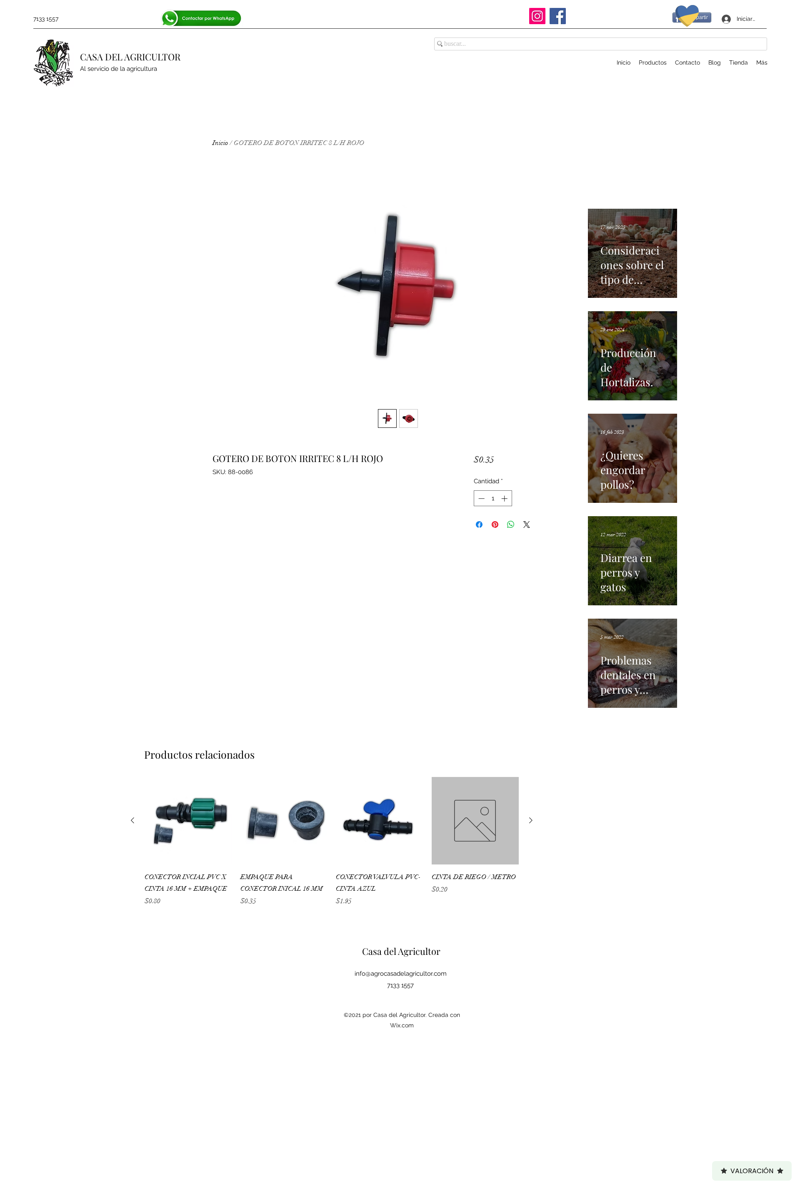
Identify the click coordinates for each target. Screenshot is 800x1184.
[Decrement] (480, 498)
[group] (332, 847)
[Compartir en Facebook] (479, 525)
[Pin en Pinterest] (495, 525)
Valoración (751, 1171)
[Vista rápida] (188, 820)
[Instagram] (537, 16)
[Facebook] (558, 16)
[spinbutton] (493, 498)
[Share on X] (527, 525)
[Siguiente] (531, 820)
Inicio (220, 143)
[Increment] (505, 498)
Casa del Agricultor (401, 951)
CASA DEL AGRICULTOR (130, 56)
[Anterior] (133, 820)
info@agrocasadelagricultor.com (401, 973)
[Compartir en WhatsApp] (511, 525)
